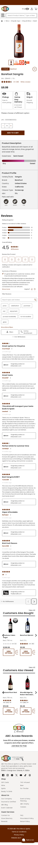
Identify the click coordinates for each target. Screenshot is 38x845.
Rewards (4, 821)
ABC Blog (4, 805)
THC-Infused (25, 782)
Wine (3, 785)
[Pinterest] (12, 774)
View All (32, 610)
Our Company (6, 799)
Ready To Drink (6, 791)
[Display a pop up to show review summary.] (10, 702)
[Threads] (30, 774)
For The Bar (24, 788)
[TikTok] (25, 774)
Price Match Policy (27, 818)
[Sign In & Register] (32, 9)
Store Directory (6, 818)
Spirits (3, 788)
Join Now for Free (19, 746)
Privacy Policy (19, 835)
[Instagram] (8, 774)
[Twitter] (16, 774)
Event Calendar (7, 808)
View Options (8, 652)
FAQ (21, 815)
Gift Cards (5, 782)
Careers (23, 807)
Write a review (25, 82)
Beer (22, 785)
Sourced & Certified (8, 802)
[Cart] (36, 9)
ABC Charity (24, 804)
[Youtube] (21, 774)
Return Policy (25, 821)
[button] (3, 635)
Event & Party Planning (25, 800)
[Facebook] (3, 774)
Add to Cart (13, 133)
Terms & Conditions (19, 832)
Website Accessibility (19, 838)
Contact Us (5, 815)
